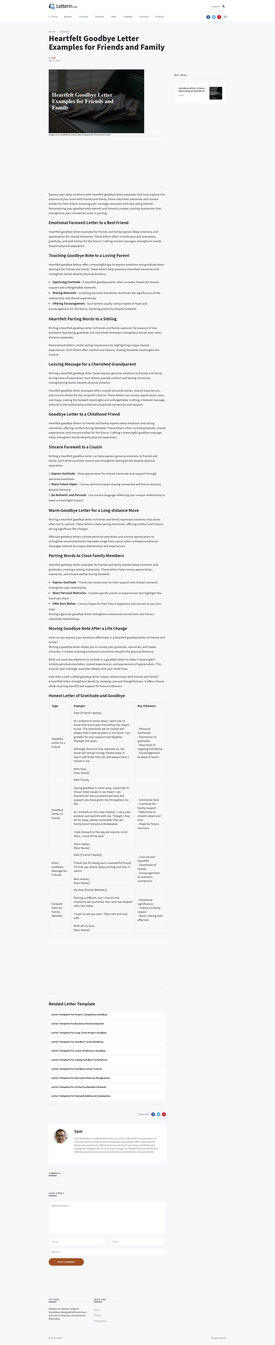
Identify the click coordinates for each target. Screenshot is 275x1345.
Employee (99, 16)
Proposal (159, 16)
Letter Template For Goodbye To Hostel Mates (77, 1041)
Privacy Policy (100, 1321)
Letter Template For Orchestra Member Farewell (78, 1087)
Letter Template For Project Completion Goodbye (79, 1014)
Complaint (128, 16)
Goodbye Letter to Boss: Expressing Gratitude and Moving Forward (192, 91)
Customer (83, 16)
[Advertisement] (107, 161)
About (96, 1309)
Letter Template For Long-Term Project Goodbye (78, 1032)
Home (54, 16)
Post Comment (66, 1261)
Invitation (144, 16)
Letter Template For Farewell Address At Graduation (80, 1095)
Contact (97, 1315)
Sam (78, 1131)
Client (113, 16)
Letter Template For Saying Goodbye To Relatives (79, 1059)
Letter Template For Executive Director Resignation (80, 1077)
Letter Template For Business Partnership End (77, 1023)
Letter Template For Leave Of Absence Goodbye (78, 1050)
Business (68, 16)
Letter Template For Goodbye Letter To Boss (76, 1068)
